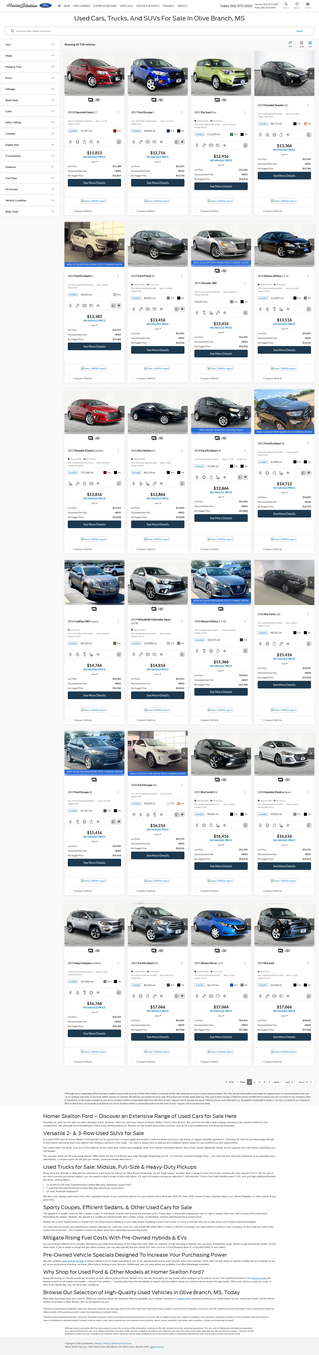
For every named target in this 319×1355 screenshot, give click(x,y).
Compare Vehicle (82, 210)
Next (277, 1082)
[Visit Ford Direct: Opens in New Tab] (158, 1347)
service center (259, 1278)
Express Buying (105, 5)
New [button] (67, 5)
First (230, 1082)
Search (299, 31)
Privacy (106, 1343)
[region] (94, 171)
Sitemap (98, 1343)
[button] (121, 73)
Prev (241, 1082)
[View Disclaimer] (98, 141)
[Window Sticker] (182, 142)
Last (288, 1082)
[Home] (59, 6)
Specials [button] (126, 5)
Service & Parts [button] (148, 5)
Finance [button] (168, 5)
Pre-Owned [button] (81, 5)
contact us (181, 1298)
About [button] (182, 5)
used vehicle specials (72, 1261)
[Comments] (119, 142)
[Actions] (118, 112)
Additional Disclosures (121, 1343)
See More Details (94, 183)
